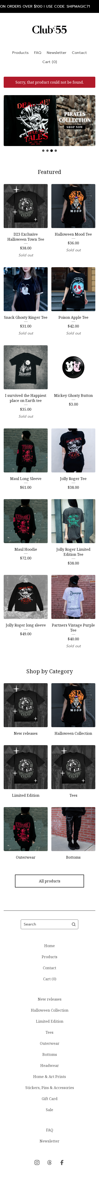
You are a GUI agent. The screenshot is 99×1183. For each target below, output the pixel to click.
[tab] (43, 150)
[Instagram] (37, 1162)
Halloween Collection (49, 1010)
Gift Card (50, 1098)
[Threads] (49, 1162)
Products (20, 53)
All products (49, 881)
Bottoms (49, 1054)
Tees (49, 1032)
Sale (49, 1109)
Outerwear (49, 1043)
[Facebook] (62, 1162)
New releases (49, 999)
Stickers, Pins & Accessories (49, 1087)
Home (49, 945)
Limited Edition (49, 1021)
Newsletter (56, 53)
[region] (49, 6)
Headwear (49, 1065)
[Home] (49, 29)
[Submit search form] (73, 924)
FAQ (37, 53)
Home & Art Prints (49, 1076)
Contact (79, 53)
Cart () (49, 62)
